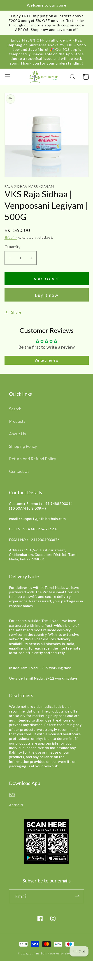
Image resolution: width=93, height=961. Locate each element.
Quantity (13, 246)
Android (16, 805)
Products (17, 421)
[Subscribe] (77, 896)
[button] (7, 76)
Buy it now (46, 295)
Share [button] (16, 312)
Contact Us (19, 471)
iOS (12, 794)
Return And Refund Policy (32, 458)
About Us (17, 433)
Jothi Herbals (38, 953)
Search (15, 408)
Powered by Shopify (61, 953)
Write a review (46, 360)
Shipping (11, 237)
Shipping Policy (23, 446)
